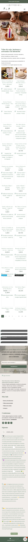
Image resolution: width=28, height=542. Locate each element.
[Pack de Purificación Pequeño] (21, 159)
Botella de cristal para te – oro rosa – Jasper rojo (7, 249)
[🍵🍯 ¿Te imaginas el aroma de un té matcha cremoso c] (14, 495)
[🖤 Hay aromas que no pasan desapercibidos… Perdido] (14, 447)
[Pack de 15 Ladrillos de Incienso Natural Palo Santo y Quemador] (7, 73)
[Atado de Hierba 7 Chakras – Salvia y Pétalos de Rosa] (21, 178)
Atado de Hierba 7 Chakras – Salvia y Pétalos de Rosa (20, 187)
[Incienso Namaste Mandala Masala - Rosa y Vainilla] (7, 94)
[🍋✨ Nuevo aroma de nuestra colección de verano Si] (14, 519)
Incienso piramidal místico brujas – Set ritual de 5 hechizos (20, 229)
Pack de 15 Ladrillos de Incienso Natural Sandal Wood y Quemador (7, 229)
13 (22, 316)
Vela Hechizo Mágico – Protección (20, 287)
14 (25, 316)
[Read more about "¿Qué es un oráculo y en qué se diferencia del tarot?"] (14, 331)
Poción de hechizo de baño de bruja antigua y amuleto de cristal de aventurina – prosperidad (21, 104)
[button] (6, 79)
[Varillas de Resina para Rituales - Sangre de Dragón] (7, 199)
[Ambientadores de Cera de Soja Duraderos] (7, 279)
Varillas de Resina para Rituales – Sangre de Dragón (7, 208)
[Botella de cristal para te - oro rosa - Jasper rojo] (7, 241)
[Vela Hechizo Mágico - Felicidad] (7, 178)
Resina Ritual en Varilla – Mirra (7, 309)
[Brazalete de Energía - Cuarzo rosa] (21, 241)
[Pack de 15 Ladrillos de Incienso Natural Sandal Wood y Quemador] (7, 220)
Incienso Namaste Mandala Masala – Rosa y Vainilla (7, 103)
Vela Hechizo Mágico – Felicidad (7, 186)
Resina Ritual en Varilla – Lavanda (7, 268)
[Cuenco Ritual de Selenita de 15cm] (7, 117)
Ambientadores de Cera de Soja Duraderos (7, 287)
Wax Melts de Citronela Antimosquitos (20, 207)
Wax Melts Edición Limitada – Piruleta (20, 125)
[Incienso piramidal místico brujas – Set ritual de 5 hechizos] (21, 220)
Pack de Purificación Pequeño (21, 167)
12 (18, 316)
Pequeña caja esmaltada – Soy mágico (7, 167)
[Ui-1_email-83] (9, 423)
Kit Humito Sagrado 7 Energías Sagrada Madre (21, 309)
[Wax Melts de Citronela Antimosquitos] (21, 199)
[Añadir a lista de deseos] (9, 79)
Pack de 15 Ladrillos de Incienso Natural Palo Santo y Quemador (7, 82)
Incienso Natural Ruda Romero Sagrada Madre (20, 268)
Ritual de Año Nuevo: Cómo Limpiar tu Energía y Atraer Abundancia (13, 336)
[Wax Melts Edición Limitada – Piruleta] (21, 117)
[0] (4, 9)
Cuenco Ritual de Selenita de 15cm (7, 125)
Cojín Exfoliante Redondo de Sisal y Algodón (20, 82)
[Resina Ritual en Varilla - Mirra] (7, 300)
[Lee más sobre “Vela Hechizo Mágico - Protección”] (19, 285)
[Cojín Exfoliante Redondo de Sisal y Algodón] (21, 73)
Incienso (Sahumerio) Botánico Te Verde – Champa (7, 145)
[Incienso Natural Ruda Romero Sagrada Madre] (21, 260)
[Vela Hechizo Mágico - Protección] (21, 279)
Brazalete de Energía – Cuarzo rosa (20, 249)
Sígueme (5, 427)
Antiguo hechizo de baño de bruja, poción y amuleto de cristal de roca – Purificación (21, 146)
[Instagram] (6, 423)
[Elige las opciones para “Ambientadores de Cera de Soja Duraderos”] (6, 285)
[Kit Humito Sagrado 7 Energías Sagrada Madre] (21, 300)
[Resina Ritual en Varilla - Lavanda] (7, 260)
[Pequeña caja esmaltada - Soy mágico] (7, 159)
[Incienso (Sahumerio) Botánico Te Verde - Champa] (7, 136)
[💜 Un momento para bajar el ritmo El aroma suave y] (14, 471)
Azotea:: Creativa (18, 540)
